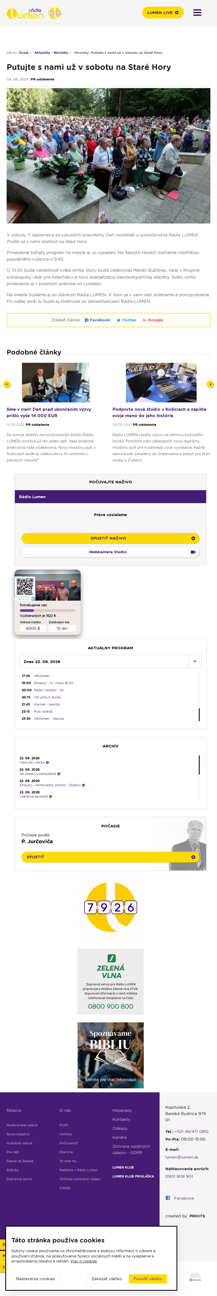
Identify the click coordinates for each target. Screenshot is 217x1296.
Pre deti (13, 1152)
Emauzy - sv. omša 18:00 (53, 683)
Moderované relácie (22, 1125)
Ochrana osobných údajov (80, 1179)
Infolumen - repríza (49, 719)
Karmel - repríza (47, 704)
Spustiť (35, 857)
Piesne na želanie (20, 1161)
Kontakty (121, 1119)
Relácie (14, 1110)
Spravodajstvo (18, 1134)
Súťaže (65, 1188)
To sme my (68, 1161)
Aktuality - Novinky (51, 53)
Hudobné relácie (19, 1143)
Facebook (100, 320)
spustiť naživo (108, 538)
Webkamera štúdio (108, 552)
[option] (55, 415)
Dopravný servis (19, 1179)
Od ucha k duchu (47, 697)
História (66, 1134)
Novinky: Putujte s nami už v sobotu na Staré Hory (118, 53)
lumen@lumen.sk (181, 1157)
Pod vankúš (43, 711)
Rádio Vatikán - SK (49, 690)
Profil (64, 1125)
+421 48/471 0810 (192, 1131)
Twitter (129, 320)
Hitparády (122, 1110)
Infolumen (41, 676)
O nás (65, 1110)
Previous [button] (6, 384)
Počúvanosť (69, 1143)
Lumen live (160, 12)
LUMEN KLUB (123, 1167)
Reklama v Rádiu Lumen (78, 1170)
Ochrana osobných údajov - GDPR (131, 1149)
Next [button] (210, 384)
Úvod (23, 53)
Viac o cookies (83, 1261)
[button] (110, 496)
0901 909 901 (179, 1176)
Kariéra (119, 1137)
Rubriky (13, 1170)
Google (155, 320)
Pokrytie (66, 1152)
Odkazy (120, 1128)
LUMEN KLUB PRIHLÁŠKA (133, 1176)
